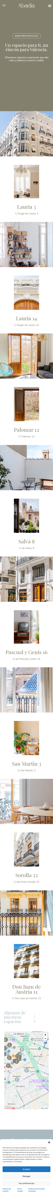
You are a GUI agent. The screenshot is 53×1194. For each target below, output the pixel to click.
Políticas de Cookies (7, 1190)
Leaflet (45, 1108)
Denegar (26, 1176)
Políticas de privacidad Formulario (36, 1190)
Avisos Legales (20, 1190)
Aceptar (26, 1169)
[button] (49, 1142)
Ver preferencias (26, 1183)
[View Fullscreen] (8, 1035)
